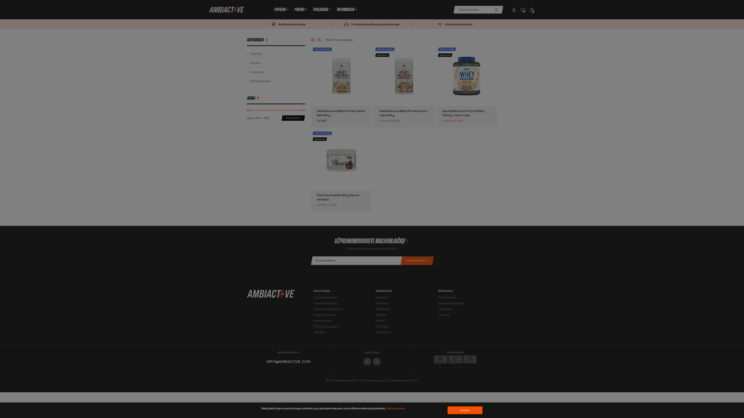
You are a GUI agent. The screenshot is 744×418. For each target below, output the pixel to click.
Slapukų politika (395, 408)
